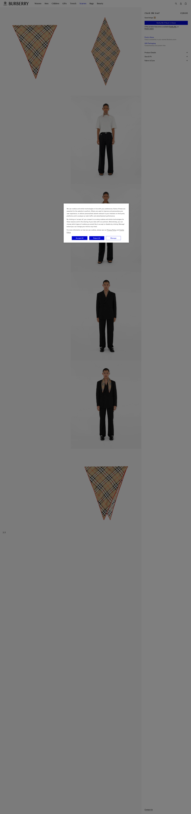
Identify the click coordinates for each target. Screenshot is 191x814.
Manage (113, 238)
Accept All (79, 238)
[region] (96, 223)
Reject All (96, 238)
